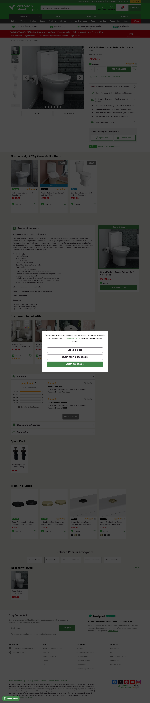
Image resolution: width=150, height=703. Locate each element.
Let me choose (75, 350)
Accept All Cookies (75, 364)
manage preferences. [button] (73, 338)
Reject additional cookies (75, 357)
